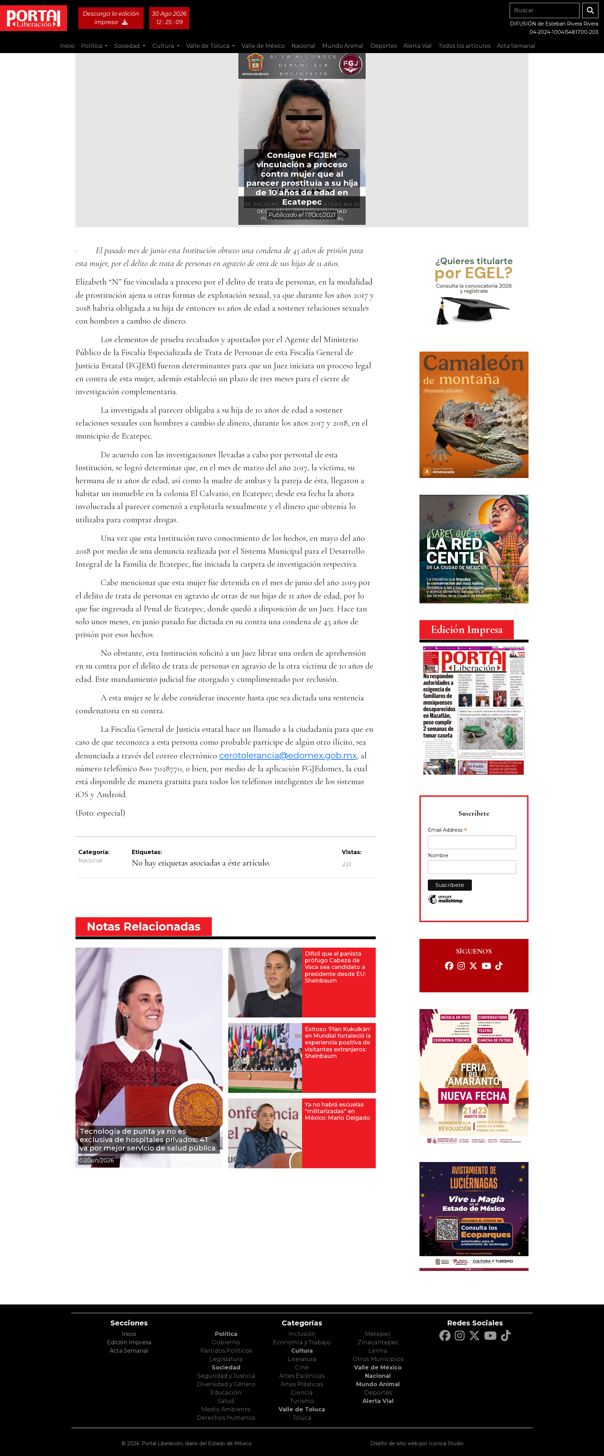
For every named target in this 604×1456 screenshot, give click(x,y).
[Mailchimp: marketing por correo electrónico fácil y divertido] (445, 903)
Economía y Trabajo (302, 1342)
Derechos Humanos (226, 1417)
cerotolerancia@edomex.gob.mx (288, 755)
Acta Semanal (516, 46)
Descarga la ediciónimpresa (111, 17)
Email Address (447, 830)
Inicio (67, 46)
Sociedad (226, 1367)
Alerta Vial (378, 1401)
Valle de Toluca (302, 1409)
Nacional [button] (304, 46)
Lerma (377, 1350)
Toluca (302, 1417)
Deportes (378, 1392)
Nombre (438, 855)
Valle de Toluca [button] (208, 46)
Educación (226, 1392)
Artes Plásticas (302, 1384)
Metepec (378, 1334)
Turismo (302, 1401)
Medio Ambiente (226, 1409)
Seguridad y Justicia (226, 1376)
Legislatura (226, 1359)
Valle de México (378, 1367)
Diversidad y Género (226, 1384)
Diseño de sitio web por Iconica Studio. (417, 1443)
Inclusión (302, 1334)
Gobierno (226, 1342)
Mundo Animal (378, 1384)
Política (226, 1334)
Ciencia (302, 1392)
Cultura (302, 1350)
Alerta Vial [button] (417, 46)
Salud (226, 1401)
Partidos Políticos (226, 1350)
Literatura (302, 1359)
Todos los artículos (464, 46)
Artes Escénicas (301, 1376)
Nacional (90, 860)
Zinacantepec (378, 1342)
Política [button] (92, 46)
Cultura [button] (163, 46)
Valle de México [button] (263, 46)
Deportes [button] (384, 46)
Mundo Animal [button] (343, 46)
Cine (302, 1367)
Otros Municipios (378, 1359)
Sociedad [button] (127, 46)
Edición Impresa (129, 1342)
